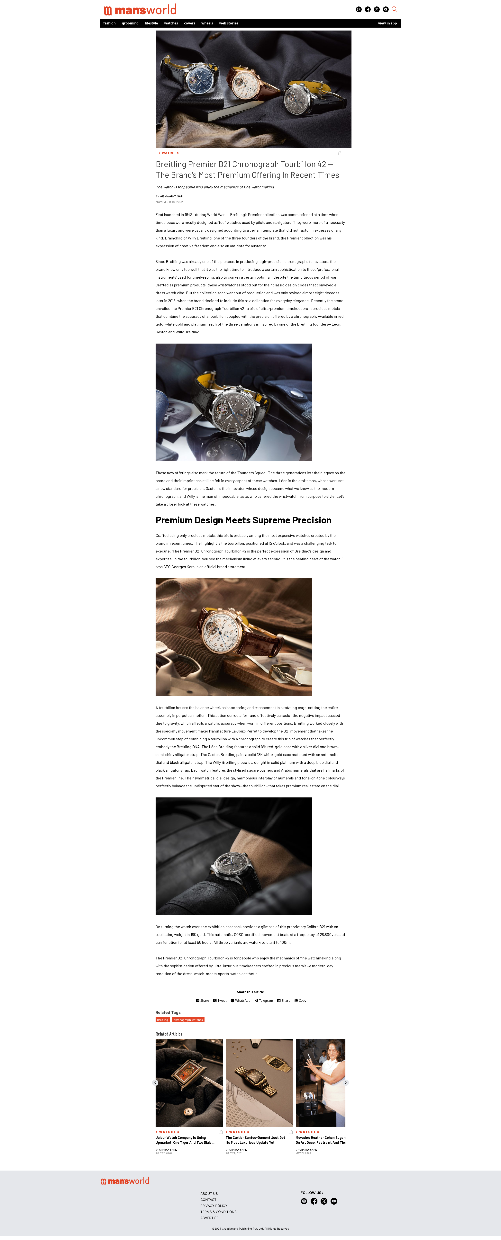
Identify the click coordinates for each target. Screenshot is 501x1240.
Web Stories (228, 23)
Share (204, 1000)
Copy (302, 1000)
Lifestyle (151, 23)
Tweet (222, 1000)
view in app (387, 23)
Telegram (266, 1000)
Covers (189, 23)
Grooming (130, 23)
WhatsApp (242, 1000)
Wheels (207, 23)
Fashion (109, 23)
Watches (171, 23)
